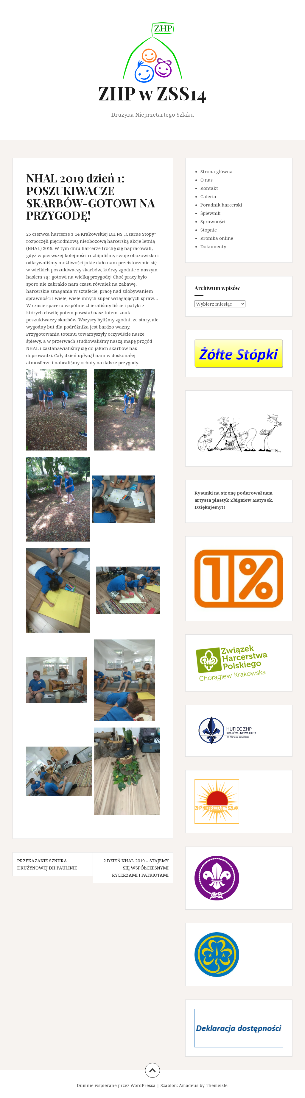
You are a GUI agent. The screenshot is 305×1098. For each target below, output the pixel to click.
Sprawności (212, 221)
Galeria (208, 196)
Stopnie (208, 230)
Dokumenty (213, 246)
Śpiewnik (210, 213)
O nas (206, 180)
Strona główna (216, 171)
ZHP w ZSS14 (152, 92)
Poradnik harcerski (221, 205)
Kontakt (209, 188)
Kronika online (216, 238)
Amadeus (188, 1085)
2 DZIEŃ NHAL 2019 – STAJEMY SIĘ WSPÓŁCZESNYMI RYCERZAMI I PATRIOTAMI (136, 868)
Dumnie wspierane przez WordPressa (116, 1085)
